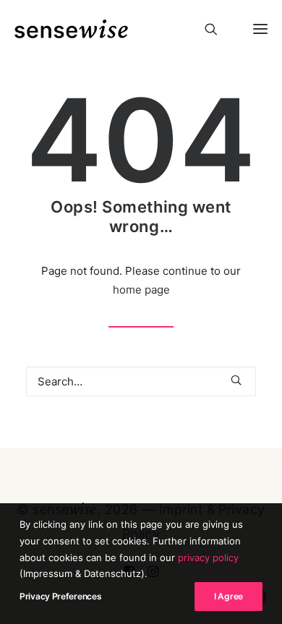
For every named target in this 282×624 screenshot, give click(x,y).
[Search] (205, 28)
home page (141, 289)
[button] (254, 29)
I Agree (228, 596)
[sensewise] (71, 29)
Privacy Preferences (60, 596)
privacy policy (208, 557)
